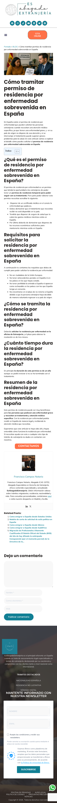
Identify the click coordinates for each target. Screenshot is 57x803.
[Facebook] (12, 23)
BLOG (15, 46)
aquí (49, 496)
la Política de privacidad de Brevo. (35, 762)
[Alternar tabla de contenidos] (16, 151)
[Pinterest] (44, 23)
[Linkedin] (34, 23)
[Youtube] (28, 23)
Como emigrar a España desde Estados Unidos (31, 516)
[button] (5, 35)
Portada (7, 46)
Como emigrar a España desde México (27, 525)
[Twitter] (39, 23)
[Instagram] (17, 23)
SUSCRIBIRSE (28, 769)
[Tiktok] (23, 23)
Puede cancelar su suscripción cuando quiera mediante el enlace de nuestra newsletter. (28, 743)
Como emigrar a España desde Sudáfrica (28, 528)
